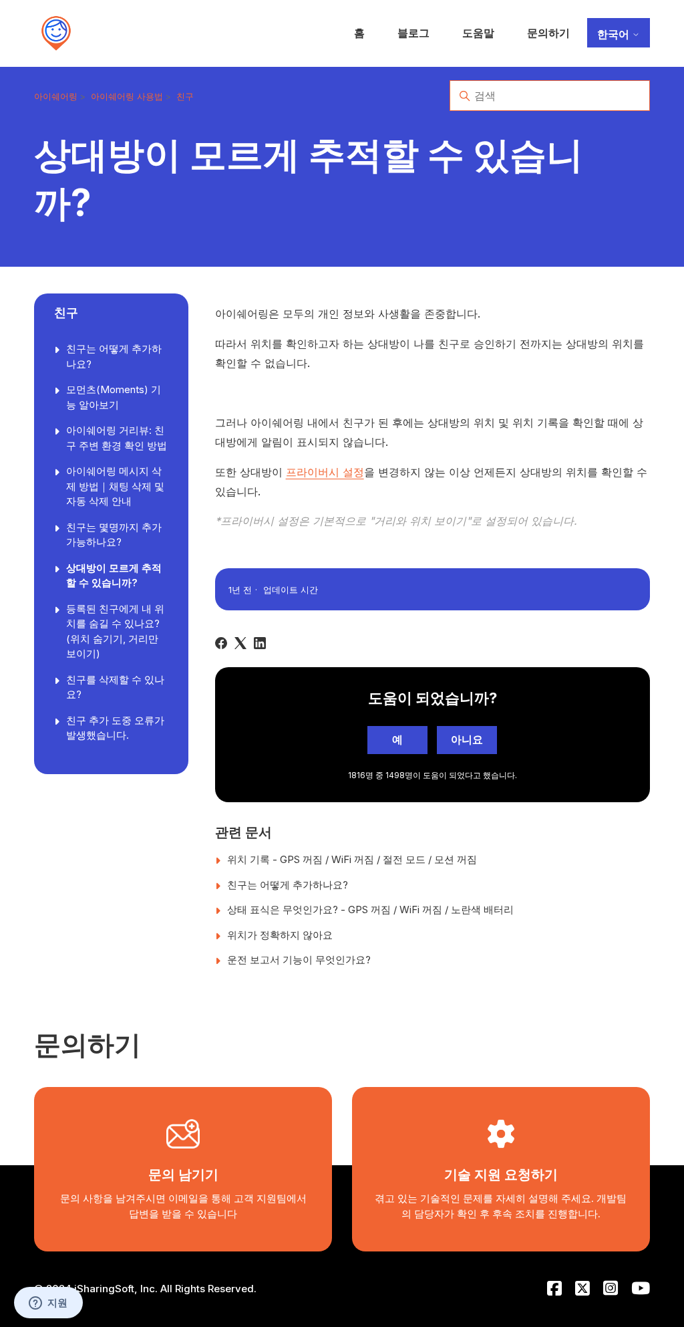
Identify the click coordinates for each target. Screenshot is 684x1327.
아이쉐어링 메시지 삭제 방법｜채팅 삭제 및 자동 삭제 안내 (115, 486)
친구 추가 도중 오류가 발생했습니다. (115, 728)
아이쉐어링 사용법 (127, 96)
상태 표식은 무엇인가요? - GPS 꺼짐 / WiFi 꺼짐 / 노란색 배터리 (370, 909)
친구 (185, 96)
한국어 (614, 34)
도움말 (478, 32)
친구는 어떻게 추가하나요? (114, 356)
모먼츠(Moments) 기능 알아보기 (113, 397)
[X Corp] (240, 643)
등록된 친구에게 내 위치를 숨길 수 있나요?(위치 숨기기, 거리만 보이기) (115, 631)
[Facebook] (221, 643)
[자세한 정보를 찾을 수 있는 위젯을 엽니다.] (48, 1303)
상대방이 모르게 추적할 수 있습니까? (114, 576)
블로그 (413, 32)
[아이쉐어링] (56, 33)
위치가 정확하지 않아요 (280, 935)
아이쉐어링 (55, 96)
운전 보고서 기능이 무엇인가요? (299, 959)
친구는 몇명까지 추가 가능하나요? (114, 535)
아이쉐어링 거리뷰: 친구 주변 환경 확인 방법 (116, 438)
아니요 (467, 739)
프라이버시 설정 (325, 472)
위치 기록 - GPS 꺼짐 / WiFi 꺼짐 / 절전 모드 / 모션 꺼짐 (352, 859)
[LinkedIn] (260, 643)
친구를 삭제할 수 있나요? (115, 687)
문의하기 (548, 32)
